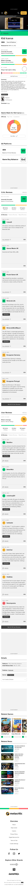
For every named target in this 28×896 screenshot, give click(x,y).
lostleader (8, 523)
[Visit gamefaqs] (14, 874)
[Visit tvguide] (14, 870)
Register (23, 13)
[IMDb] (22, 882)
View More (12, 136)
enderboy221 (9, 496)
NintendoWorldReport (12, 328)
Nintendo (6, 33)
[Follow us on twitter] (19, 854)
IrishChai (8, 550)
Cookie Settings (14, 843)
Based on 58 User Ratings (7, 62)
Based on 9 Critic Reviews (7, 53)
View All (24, 192)
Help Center (14, 828)
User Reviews (6, 413)
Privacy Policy (14, 834)
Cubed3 (7, 222)
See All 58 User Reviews (14, 627)
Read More (6, 456)
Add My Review (14, 76)
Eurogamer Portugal (11, 381)
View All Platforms (11, 42)
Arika (8, 103)
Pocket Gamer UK (10, 275)
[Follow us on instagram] (14, 854)
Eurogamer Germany (11, 355)
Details (4, 658)
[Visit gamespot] (14, 865)
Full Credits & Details (7, 679)
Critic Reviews (6, 192)
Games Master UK (10, 248)
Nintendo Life (9, 301)
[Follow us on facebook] (9, 854)
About (14, 824)
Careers (14, 831)
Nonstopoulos (10, 603)
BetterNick (9, 469)
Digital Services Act (14, 837)
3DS (24, 239)
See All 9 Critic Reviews (14, 404)
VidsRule (8, 577)
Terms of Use (14, 840)
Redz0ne (7, 442)
